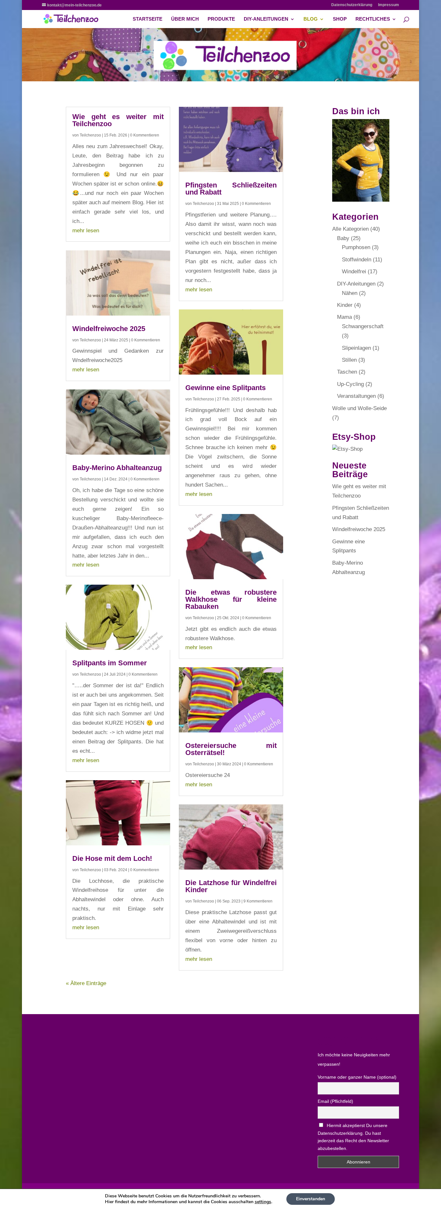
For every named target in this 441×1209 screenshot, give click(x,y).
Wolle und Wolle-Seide (359, 408)
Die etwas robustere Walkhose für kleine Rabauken (231, 599)
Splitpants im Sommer (109, 663)
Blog (310, 19)
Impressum (388, 5)
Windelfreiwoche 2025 (108, 329)
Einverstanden (310, 1199)
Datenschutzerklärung (351, 5)
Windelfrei (354, 271)
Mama (344, 317)
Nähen (349, 293)
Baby (343, 238)
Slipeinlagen (356, 348)
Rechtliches (372, 19)
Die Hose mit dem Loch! (112, 858)
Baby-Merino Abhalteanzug (117, 468)
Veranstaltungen (356, 396)
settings (263, 1202)
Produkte (221, 19)
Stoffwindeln (356, 260)
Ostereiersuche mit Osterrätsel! (231, 749)
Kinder (345, 305)
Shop (340, 19)
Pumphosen (356, 247)
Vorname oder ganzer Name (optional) (357, 1077)
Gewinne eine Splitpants (225, 388)
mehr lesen (85, 230)
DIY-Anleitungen (266, 19)
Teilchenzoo (90, 135)
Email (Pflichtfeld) (335, 1101)
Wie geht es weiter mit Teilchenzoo (118, 120)
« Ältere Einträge (86, 983)
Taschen (347, 372)
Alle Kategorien (350, 229)
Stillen (349, 360)
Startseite (147, 19)
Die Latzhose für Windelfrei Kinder (231, 886)
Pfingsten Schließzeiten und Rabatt (231, 188)
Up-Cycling (350, 384)
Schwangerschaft (363, 326)
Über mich (185, 19)
